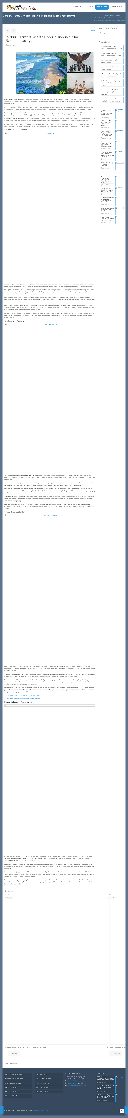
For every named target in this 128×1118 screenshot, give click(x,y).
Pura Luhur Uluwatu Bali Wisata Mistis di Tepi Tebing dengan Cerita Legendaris (111, 92)
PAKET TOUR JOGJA (11, 1095)
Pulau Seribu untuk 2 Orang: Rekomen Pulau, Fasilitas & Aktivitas (111, 47)
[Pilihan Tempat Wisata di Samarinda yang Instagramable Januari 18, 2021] (126, 1110)
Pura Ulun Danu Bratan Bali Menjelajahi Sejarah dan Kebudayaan (111, 100)
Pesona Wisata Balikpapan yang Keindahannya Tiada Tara (23, 698)
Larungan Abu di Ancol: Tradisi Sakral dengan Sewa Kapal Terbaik (111, 54)
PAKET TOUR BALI (10, 1091)
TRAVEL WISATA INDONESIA (113, 16)
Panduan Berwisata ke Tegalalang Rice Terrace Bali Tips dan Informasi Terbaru (111, 83)
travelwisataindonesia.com (40, 1110)
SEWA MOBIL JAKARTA (42, 1083)
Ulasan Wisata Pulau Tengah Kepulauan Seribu (109, 61)
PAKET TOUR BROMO (11, 1087)
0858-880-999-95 (71, 1083)
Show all (92, 30)
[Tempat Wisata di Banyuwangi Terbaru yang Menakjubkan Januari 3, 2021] (2, 1110)
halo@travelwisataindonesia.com (76, 1085)
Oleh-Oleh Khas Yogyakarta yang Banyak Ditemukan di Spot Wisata (26, 1047)
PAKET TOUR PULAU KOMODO (14, 1079)
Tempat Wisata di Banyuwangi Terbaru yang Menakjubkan (23, 695)
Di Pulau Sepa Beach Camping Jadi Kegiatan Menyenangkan (111, 75)
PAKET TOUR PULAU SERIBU (13, 1074)
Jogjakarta (118, 18)
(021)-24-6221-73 (71, 1081)
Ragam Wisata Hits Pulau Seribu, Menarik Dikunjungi (110, 68)
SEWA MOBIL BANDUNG (43, 1087)
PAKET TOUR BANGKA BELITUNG (14, 1083)
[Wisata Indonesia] (21, 7)
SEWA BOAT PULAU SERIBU (44, 1079)
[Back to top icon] (122, 1111)
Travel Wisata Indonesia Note (103, 18)
